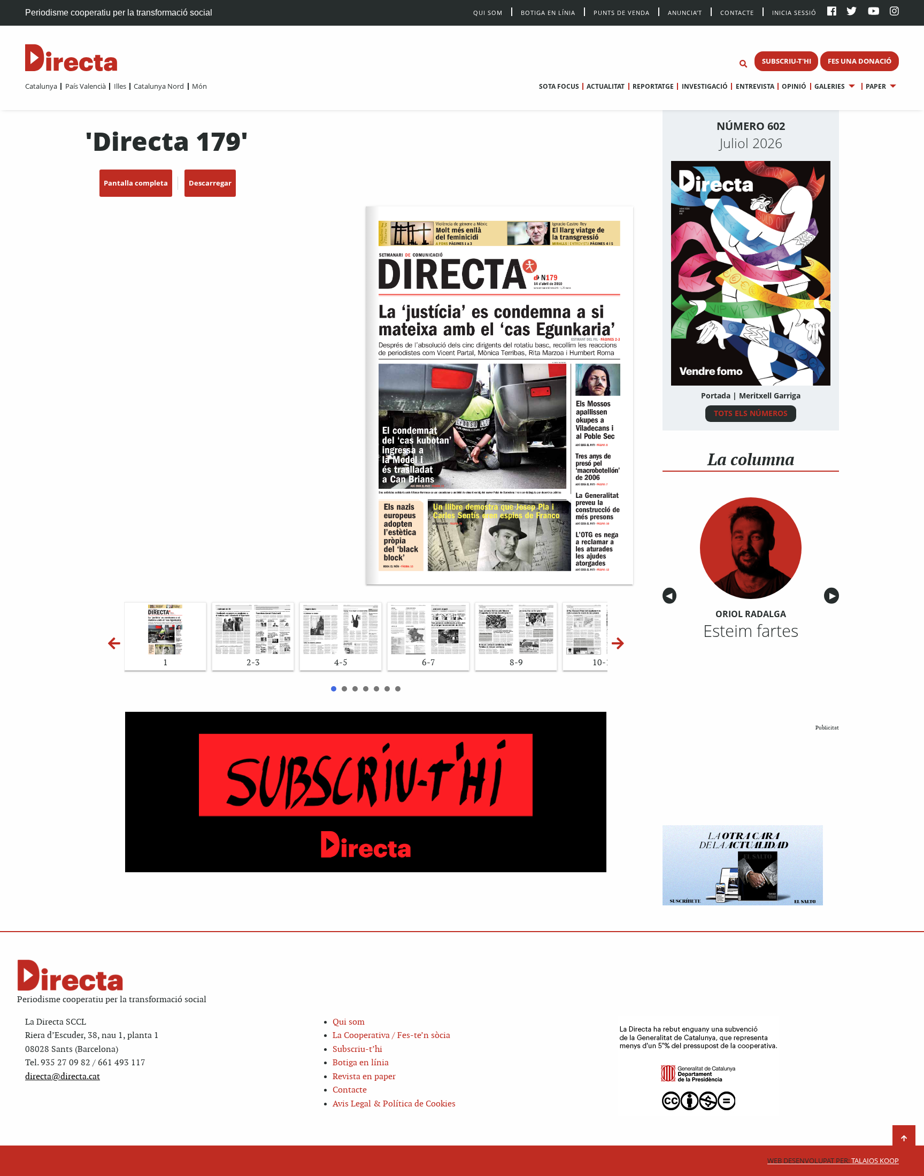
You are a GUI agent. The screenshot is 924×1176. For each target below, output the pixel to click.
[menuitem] (41, 86)
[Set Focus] (743, 64)
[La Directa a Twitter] (851, 12)
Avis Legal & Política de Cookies (394, 1104)
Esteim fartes (750, 630)
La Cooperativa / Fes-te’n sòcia (391, 1036)
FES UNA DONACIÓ (859, 61)
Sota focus (559, 86)
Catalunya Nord (159, 86)
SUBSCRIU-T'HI (786, 61)
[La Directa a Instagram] (894, 12)
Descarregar (210, 183)
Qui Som (488, 13)
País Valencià (85, 86)
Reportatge (653, 86)
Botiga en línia (548, 12)
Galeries (829, 86)
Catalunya (41, 86)
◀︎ (671, 596)
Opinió (794, 86)
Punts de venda (622, 12)
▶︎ (834, 596)
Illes (120, 86)
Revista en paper (364, 1077)
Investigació (704, 86)
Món (199, 86)
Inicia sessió (794, 12)
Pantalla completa (136, 183)
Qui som (349, 1022)
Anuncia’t (685, 12)
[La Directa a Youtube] (874, 12)
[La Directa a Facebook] (831, 12)
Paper (876, 86)
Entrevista (755, 86)
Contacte (737, 12)
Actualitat (606, 86)
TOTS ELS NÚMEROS (751, 413)
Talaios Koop (833, 1160)
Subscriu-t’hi (357, 1049)
